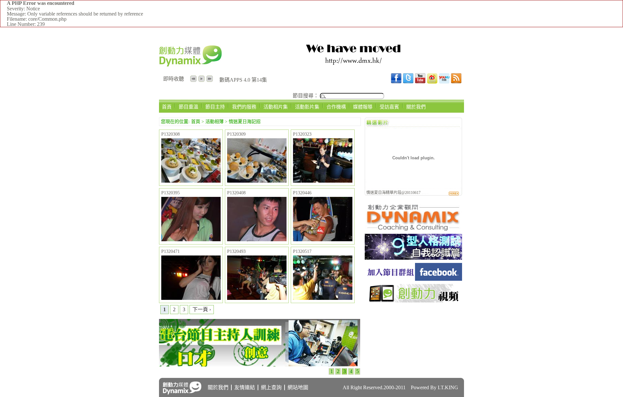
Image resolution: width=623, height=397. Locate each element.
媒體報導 (363, 106)
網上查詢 (271, 387)
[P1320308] (191, 161)
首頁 (167, 106)
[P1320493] (257, 278)
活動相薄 (214, 121)
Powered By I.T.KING (434, 387)
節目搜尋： (306, 95)
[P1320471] (191, 278)
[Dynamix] (413, 229)
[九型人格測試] (413, 258)
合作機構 (336, 106)
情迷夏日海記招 (245, 121)
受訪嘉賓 (389, 106)
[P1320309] (257, 161)
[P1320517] (322, 278)
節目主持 (215, 106)
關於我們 (416, 106)
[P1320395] (191, 219)
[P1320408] (257, 219)
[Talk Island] (413, 279)
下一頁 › (201, 309)
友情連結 (244, 387)
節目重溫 (188, 106)
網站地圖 (297, 387)
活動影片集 (307, 106)
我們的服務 (244, 106)
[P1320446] (322, 219)
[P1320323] (322, 161)
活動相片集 (275, 106)
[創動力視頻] (413, 300)
